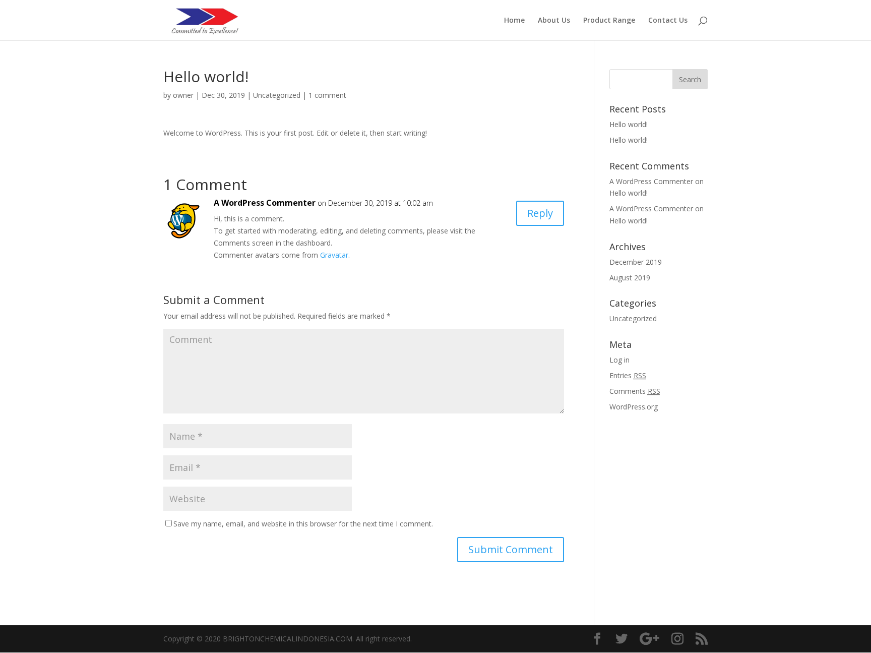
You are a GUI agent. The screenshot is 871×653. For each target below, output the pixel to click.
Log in (619, 360)
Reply (540, 213)
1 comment (327, 95)
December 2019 (635, 262)
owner (183, 95)
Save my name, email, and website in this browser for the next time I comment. (303, 523)
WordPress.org (633, 406)
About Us (554, 21)
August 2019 (629, 277)
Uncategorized (276, 95)
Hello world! (628, 124)
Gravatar (334, 255)
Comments (634, 391)
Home (514, 21)
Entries (627, 375)
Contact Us (668, 21)
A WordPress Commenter (265, 202)
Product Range (609, 21)
